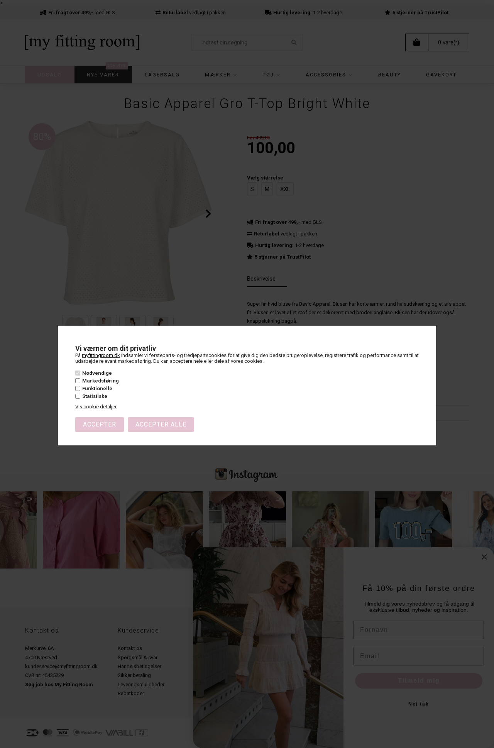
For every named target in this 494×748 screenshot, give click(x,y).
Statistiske (94, 396)
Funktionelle (97, 388)
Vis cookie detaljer (96, 407)
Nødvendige (97, 373)
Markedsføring (100, 381)
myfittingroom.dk (101, 355)
